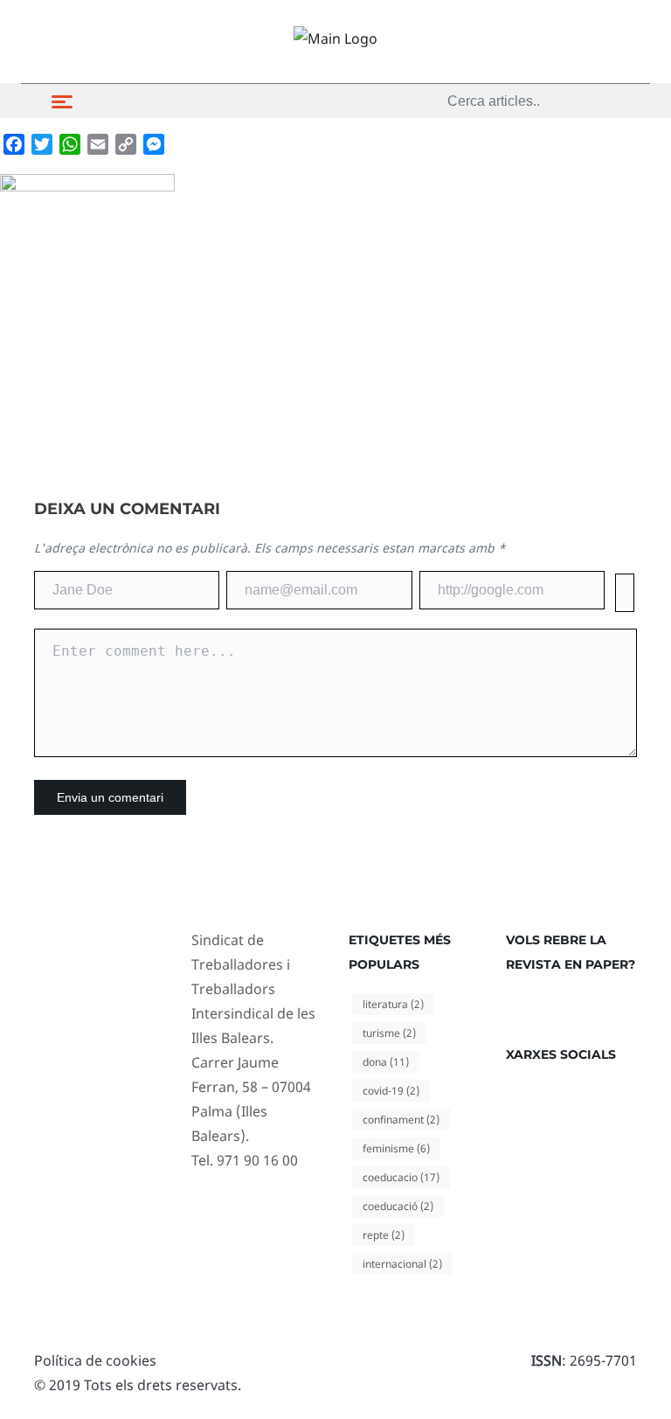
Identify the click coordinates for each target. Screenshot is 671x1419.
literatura (393, 1004)
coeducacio (401, 1177)
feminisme (396, 1148)
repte (384, 1235)
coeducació (398, 1206)
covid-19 (391, 1090)
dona (386, 1061)
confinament (401, 1119)
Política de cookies (95, 1360)
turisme (389, 1033)
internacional (402, 1263)
